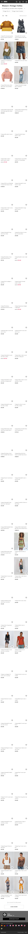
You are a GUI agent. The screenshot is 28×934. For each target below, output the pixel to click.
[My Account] (19, 1)
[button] (1, 925)
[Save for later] (12, 33)
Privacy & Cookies (21, 932)
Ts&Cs (26, 932)
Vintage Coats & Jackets (17, 11)
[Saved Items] (23, 1)
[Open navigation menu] (2, 1)
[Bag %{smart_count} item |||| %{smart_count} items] (26, 1)
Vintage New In (6, 11)
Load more (14, 906)
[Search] (16, 1)
